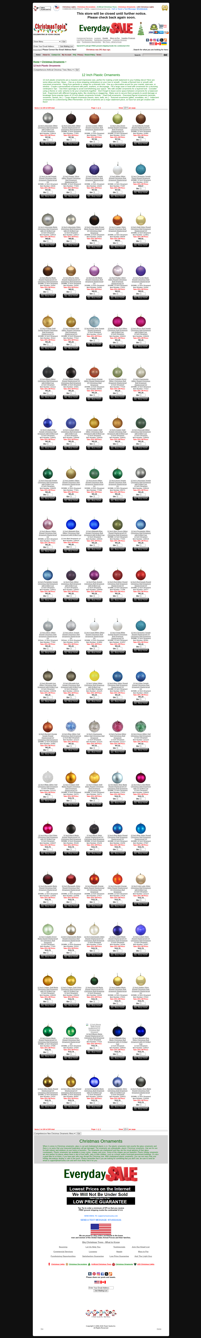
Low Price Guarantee (84, 40)
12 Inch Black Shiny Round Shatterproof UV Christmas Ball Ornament (94, 837)
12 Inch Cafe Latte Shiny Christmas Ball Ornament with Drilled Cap (141, 888)
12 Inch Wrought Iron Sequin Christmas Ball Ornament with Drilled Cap (71, 685)
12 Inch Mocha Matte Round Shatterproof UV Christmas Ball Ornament (48, 280)
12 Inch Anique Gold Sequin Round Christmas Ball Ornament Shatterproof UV (48, 331)
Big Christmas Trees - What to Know (101, 1242)
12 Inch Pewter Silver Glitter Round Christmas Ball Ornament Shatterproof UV (71, 179)
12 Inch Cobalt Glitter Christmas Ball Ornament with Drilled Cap (71, 432)
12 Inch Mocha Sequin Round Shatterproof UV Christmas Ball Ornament (141, 128)
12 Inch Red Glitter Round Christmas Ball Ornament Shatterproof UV (117, 584)
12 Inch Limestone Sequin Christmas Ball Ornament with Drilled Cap (141, 482)
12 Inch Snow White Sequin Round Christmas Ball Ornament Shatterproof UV (117, 635)
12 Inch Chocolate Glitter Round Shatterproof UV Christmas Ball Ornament (71, 128)
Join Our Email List (141, 1247)
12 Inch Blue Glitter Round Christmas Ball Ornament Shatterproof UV (117, 685)
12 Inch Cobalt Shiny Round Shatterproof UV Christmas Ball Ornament (141, 939)
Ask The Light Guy (143, 1256)
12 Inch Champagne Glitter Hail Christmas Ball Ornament (94, 736)
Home (36, 62)
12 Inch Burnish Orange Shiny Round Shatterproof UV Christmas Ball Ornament (117, 889)
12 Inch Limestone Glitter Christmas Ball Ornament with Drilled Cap (48, 128)
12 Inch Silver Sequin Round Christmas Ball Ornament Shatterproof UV (71, 635)
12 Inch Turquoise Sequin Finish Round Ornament (141, 177)
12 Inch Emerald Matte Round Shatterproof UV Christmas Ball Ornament (94, 989)
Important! (37, 50)
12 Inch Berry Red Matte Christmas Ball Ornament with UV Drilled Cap (141, 787)
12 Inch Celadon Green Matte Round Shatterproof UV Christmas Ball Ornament (48, 940)
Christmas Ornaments (53, 62)
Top (42, 1329)
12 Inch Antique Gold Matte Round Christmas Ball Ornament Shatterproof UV (71, 787)
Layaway (97, 38)
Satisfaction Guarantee (102, 40)
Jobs (78, 42)
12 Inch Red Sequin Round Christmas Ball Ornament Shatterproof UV (141, 584)
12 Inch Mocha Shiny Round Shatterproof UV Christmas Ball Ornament (71, 280)
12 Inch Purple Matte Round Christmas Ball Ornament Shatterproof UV (141, 281)
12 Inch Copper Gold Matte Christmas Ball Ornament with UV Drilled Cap (48, 989)
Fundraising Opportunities (91, 42)
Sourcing (63, 1247)
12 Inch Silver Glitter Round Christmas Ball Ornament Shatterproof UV (48, 635)
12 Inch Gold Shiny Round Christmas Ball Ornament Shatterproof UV (141, 229)
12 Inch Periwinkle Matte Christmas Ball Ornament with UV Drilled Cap (94, 1091)
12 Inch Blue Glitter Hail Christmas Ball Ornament (71, 735)
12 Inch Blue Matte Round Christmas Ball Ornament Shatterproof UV (117, 837)
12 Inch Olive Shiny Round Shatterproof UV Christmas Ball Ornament (71, 1091)
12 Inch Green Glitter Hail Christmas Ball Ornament (141, 735)
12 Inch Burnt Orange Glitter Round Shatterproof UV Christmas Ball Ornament (94, 382)
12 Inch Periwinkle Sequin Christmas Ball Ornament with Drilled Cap (48, 584)
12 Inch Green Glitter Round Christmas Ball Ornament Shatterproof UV (94, 483)
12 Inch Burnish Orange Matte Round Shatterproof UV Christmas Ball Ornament (94, 889)
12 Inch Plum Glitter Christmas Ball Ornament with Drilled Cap (71, 584)
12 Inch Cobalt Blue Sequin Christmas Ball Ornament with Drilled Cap (48, 432)
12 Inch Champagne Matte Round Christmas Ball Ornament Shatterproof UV (71, 940)
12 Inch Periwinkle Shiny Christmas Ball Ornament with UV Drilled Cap (117, 1091)
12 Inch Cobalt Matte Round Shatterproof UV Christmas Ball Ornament (117, 939)
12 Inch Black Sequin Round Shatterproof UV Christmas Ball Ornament (71, 381)
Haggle (119, 1252)
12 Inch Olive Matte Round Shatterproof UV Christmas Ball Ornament (48, 1091)
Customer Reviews (120, 40)
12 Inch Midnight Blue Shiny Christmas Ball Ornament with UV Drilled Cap (141, 1041)
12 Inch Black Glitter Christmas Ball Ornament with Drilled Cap (48, 381)
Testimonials (119, 1247)
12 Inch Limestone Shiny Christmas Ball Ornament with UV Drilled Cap (71, 229)
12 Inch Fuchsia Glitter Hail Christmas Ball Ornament (117, 736)
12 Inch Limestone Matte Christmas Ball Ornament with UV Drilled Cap (48, 229)
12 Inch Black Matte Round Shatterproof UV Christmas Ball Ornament (71, 837)
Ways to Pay (143, 1252)
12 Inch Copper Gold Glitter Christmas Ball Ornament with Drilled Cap (94, 432)
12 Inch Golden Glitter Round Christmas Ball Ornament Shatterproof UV (71, 483)
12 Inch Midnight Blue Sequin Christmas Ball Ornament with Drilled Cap (94, 533)
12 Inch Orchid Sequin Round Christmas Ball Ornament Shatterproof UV (48, 179)
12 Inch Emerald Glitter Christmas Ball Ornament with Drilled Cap (141, 432)
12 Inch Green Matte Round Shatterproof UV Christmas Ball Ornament (48, 1040)
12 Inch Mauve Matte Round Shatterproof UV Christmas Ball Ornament (94, 1036)
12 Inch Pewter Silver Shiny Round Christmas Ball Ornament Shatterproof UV (117, 281)
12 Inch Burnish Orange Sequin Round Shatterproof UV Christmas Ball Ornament (48, 737)
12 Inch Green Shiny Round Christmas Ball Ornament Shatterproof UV (71, 1041)
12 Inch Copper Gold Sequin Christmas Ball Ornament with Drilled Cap (117, 432)
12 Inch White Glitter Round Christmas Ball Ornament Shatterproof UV (118, 179)
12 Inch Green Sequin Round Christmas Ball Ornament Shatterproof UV (118, 483)
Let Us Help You (93, 1247)
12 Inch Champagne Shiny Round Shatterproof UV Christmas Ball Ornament (94, 939)
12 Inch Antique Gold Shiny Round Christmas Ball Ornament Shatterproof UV (94, 787)
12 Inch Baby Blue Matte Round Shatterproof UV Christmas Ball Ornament (117, 787)
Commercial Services (85, 38)
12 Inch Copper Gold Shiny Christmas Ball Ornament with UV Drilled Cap (71, 989)
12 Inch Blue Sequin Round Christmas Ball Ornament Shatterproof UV (141, 686)
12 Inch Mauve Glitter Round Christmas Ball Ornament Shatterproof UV (48, 534)
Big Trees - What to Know (112, 42)
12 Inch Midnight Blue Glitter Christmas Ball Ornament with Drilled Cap (71, 533)
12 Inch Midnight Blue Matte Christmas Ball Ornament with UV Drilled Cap (117, 1041)
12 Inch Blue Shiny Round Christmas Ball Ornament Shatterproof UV (141, 837)
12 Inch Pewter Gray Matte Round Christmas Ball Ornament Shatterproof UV (141, 1092)
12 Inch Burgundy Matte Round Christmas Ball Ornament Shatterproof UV (48, 889)
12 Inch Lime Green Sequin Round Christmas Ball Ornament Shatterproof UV (117, 128)
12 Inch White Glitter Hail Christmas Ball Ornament (48, 786)
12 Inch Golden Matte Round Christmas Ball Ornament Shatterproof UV (118, 990)
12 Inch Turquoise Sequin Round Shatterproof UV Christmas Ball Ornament (141, 634)
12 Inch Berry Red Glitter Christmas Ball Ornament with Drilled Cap (117, 330)
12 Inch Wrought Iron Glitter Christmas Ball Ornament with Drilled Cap (48, 685)
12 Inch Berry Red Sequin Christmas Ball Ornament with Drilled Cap (141, 330)
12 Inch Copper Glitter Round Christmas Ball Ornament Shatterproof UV (94, 128)
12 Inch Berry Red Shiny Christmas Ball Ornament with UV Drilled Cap (48, 837)
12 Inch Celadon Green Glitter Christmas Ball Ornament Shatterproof (118, 381)
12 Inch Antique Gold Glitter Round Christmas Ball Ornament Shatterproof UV (71, 331)
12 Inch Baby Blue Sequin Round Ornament (94, 329)
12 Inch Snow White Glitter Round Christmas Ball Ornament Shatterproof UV (94, 635)
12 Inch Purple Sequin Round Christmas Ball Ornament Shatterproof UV (94, 179)
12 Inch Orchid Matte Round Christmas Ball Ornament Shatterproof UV (94, 281)
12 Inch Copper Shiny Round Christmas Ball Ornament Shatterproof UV (118, 230)
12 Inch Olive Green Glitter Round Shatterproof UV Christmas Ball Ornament (117, 533)
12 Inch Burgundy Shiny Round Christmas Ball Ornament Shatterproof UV (71, 889)
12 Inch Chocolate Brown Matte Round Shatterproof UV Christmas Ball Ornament (94, 230)
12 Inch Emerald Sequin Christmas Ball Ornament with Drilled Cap (48, 482)
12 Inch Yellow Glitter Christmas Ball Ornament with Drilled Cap (94, 685)
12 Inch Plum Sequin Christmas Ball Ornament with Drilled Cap (94, 584)
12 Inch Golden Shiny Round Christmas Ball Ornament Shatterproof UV (141, 990)
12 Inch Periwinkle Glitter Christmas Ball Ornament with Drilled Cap (141, 533)
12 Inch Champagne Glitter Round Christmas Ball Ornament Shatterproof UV (140, 382)
